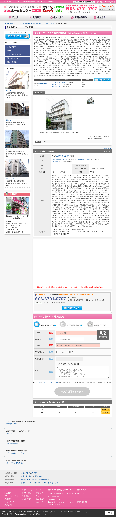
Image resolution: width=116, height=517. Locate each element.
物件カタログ (9, 505)
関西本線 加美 (12, 62)
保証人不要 (39, 502)
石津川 (44, 483)
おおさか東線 (56, 82)
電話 (71, 352)
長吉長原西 (14, 443)
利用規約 (38, 382)
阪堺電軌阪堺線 (44, 479)
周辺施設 (26, 496)
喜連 (7, 443)
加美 (60, 86)
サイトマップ (9, 502)
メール (61, 352)
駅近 (37, 496)
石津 (56, 483)
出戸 (18, 453)
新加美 (63, 82)
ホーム (7, 490)
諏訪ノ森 (51, 483)
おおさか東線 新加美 (14, 54)
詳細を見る (106, 409)
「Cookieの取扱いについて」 (23, 514)
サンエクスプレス (11, 149)
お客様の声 (27, 499)
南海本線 (34, 479)
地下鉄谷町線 (25, 479)
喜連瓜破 (13, 453)
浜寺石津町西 (38, 476)
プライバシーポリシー (51, 382)
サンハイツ (9, 90)
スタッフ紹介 (27, 493)
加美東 (48, 83)
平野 (7, 453)
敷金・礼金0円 (40, 499)
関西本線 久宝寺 (12, 58)
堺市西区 (9, 433)
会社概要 (8, 493)
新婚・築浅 (39, 493)
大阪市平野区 (42, 83)
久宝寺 (61, 84)
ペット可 (39, 490)
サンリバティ (10, 179)
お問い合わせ (27, 490)
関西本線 (54, 84)
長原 (22, 453)
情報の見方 (107, 148)
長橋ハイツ (9, 120)
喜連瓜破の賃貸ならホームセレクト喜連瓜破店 (67, 490)
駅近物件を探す (11, 424)
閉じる (110, 513)
